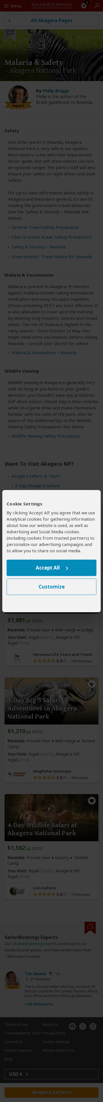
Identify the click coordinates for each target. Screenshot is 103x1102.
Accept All (48, 568)
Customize (52, 586)
